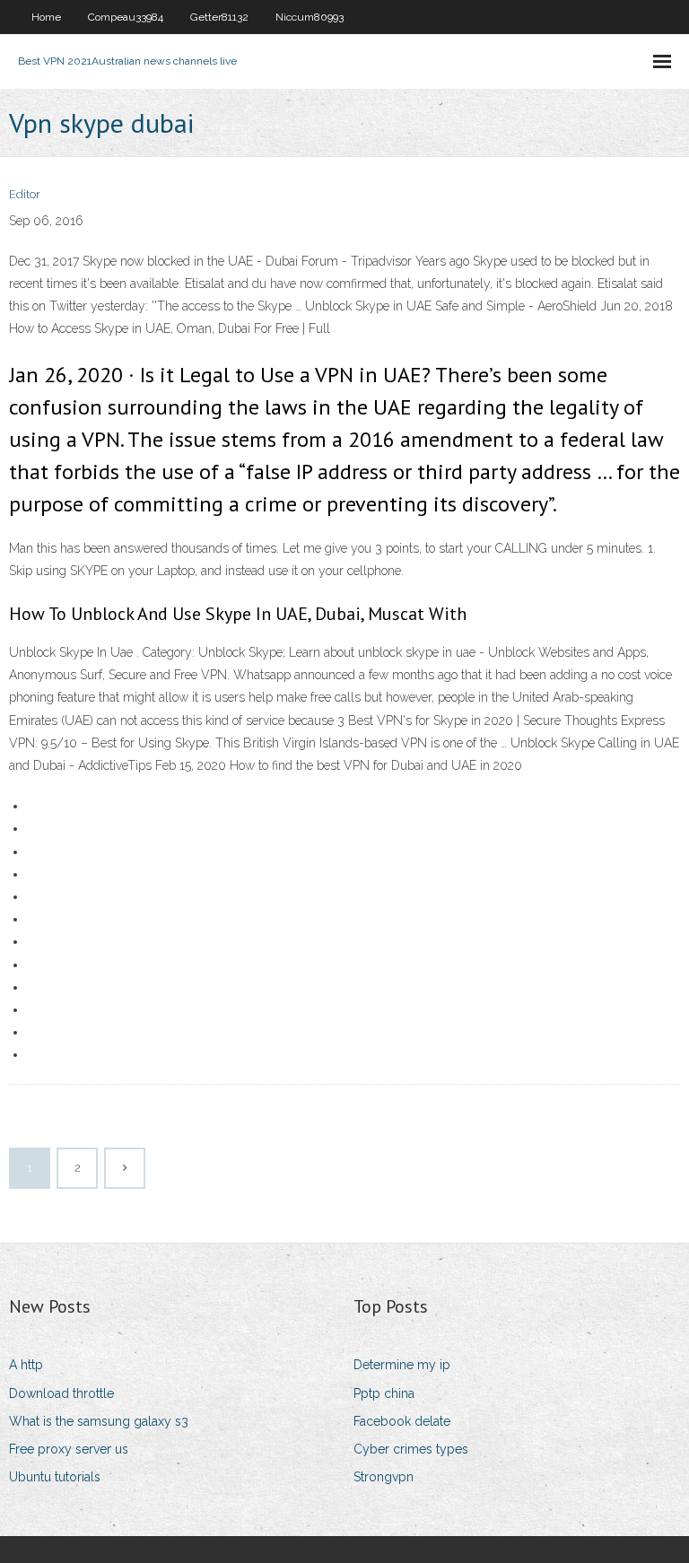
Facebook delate (401, 1421)
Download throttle (61, 1393)
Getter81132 (219, 17)
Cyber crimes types (410, 1449)
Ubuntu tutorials (54, 1477)
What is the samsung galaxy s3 (98, 1421)
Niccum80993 (309, 17)
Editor (24, 194)
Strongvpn (383, 1477)
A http (26, 1365)
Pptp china (383, 1393)
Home (46, 17)
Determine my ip (401, 1365)
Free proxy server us (68, 1449)
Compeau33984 (125, 17)
